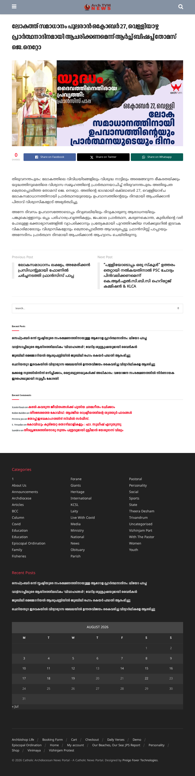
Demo (137, 740)
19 (73, 679)
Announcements (25, 492)
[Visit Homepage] (97, 7)
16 (171, 669)
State (133, 505)
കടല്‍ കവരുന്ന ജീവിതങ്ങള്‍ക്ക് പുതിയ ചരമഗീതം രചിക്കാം (71, 407)
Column (18, 518)
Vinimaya (34, 751)
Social (133, 492)
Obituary (78, 550)
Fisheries (19, 557)
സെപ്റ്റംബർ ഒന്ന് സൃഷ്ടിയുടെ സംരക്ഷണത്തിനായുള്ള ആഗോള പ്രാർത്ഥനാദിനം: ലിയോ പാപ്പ (79, 338)
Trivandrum (138, 518)
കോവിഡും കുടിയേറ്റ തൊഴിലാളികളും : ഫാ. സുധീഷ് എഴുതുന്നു (74, 424)
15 (146, 669)
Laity (74, 511)
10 (24, 669)
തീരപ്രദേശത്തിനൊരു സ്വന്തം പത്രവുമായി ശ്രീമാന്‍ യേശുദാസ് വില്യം (73, 430)
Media (76, 524)
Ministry (77, 531)
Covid (16, 524)
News (75, 544)
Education (20, 531)
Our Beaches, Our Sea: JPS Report (116, 745)
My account (75, 745)
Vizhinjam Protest (61, 751)
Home (54, 745)
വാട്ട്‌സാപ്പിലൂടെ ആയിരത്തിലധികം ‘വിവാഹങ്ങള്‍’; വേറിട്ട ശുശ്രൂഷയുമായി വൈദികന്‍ (74, 347)
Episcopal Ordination (28, 544)
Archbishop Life (23, 740)
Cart (74, 740)
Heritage (77, 492)
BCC (15, 511)
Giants (76, 486)
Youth (133, 550)
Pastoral (135, 479)
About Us (19, 486)
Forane (76, 479)
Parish (76, 557)
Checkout (92, 740)
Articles (18, 505)
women (135, 544)
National (77, 537)
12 (73, 669)
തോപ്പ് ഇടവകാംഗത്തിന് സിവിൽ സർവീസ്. (58, 419)
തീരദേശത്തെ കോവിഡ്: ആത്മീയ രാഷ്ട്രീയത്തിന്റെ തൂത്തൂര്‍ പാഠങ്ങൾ (81, 413)
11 (48, 669)
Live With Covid (83, 518)
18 (48, 679)
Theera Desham (141, 511)
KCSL (74, 505)
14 (122, 669)
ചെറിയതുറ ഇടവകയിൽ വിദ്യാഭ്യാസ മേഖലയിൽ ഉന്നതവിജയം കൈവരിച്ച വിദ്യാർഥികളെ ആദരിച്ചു (83, 364)
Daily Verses (115, 740)
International (81, 499)
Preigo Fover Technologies (140, 760)
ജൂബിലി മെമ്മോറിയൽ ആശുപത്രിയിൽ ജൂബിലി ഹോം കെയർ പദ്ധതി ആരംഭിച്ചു (71, 355)
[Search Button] (180, 7)
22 (146, 679)
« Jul (15, 707)
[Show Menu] (14, 7)
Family (17, 550)
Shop (15, 751)
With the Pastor (141, 537)
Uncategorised (140, 524)
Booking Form (52, 740)
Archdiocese (21, 499)
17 (24, 679)
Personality (138, 486)
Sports (134, 499)
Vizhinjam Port (140, 531)
